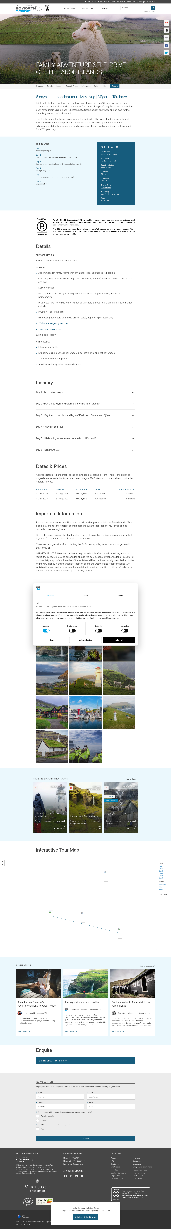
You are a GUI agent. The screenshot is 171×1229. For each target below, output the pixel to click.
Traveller (44, 1120)
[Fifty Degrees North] (29, 9)
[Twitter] (166, 52)
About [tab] (120, 596)
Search (153, 8)
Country (40, 1102)
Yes (42, 1129)
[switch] (72, 630)
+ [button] (2, 861)
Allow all (119, 640)
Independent (106, 187)
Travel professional (48, 1116)
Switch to (85, 1217)
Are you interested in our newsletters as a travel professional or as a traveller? (65, 1112)
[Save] (166, 23)
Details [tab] (85, 596)
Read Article (23, 1031)
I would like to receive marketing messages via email (56, 1125)
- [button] (2, 864)
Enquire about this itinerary (52, 1060)
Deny (52, 640)
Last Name (92, 1093)
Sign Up (85, 1138)
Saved (37, 788)
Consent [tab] (50, 596)
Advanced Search (149, 12)
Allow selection (85, 640)
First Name (41, 1093)
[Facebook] (166, 45)
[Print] (166, 38)
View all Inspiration (147, 966)
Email (91, 1102)
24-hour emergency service (53, 323)
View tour (50, 807)
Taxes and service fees (50, 329)
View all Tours (131, 779)
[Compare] (166, 30)
